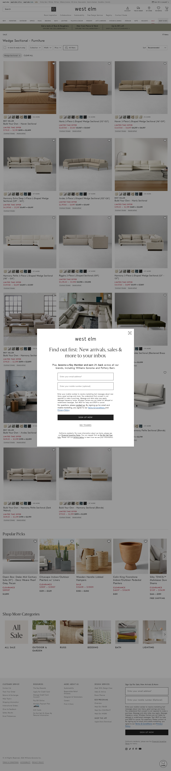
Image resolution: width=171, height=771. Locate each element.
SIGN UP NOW (85, 417)
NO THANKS (86, 425)
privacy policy (78, 437)
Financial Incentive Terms (70, 435)
